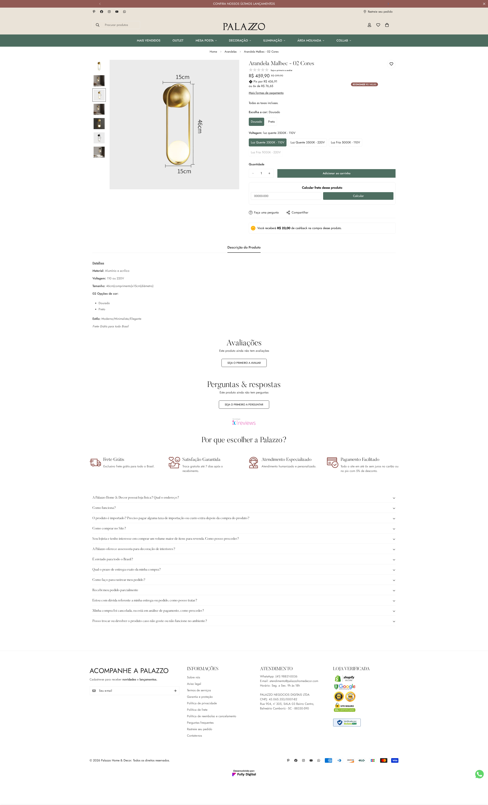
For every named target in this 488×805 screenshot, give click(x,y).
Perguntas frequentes (200, 723)
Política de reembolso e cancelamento (211, 716)
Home (213, 52)
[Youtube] (116, 11)
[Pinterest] (94, 11)
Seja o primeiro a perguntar (244, 404)
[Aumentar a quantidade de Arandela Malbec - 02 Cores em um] (269, 173)
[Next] (388, 4)
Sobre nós (193, 677)
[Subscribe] (175, 690)
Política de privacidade (202, 703)
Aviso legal (194, 684)
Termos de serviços (199, 690)
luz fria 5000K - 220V (266, 153)
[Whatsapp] (124, 11)
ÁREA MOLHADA (309, 40)
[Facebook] (101, 11)
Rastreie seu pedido (199, 729)
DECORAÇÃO (238, 40)
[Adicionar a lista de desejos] (391, 64)
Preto (272, 122)
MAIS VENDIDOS (148, 40)
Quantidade (256, 164)
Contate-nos (194, 736)
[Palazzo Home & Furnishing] (244, 27)
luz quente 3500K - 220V (308, 143)
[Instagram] (109, 11)
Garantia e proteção (200, 697)
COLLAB (342, 40)
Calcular (358, 196)
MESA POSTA (205, 40)
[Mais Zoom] (231, 68)
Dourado (257, 122)
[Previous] (99, 4)
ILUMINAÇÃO (272, 40)
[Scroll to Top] (480, 784)
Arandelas (231, 52)
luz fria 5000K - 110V (346, 143)
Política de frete (197, 710)
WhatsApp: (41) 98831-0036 (278, 676)
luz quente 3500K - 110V (267, 143)
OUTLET (178, 40)
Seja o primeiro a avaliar (244, 363)
